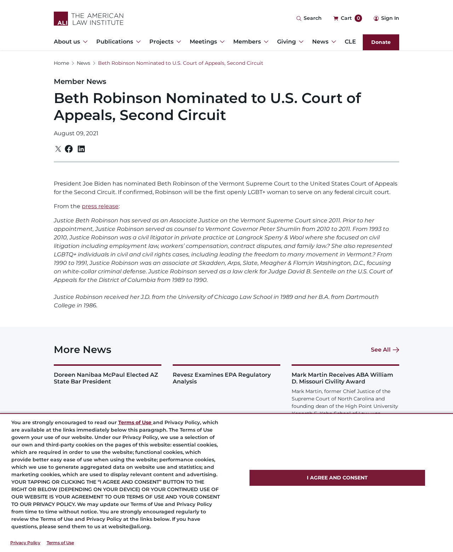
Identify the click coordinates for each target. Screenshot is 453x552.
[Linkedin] (81, 149)
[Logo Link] (89, 18)
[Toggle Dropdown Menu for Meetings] (221, 41)
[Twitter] (58, 149)
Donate (381, 42)
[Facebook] (69, 149)
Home (61, 63)
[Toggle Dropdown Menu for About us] (84, 41)
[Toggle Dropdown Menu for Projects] (177, 41)
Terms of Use (60, 542)
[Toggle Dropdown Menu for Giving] (300, 41)
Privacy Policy (25, 542)
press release (100, 206)
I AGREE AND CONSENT (337, 477)
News (83, 63)
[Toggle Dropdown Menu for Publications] (137, 41)
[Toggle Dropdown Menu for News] (332, 41)
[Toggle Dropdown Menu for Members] (265, 41)
